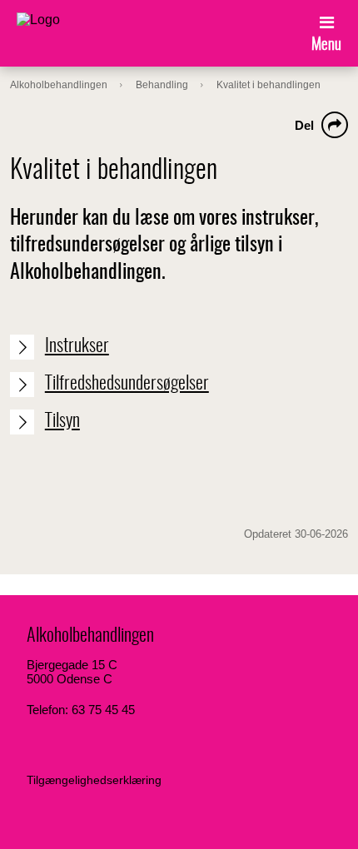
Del (304, 125)
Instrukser (77, 346)
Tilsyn (62, 421)
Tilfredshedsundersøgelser (127, 384)
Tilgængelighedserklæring (94, 780)
